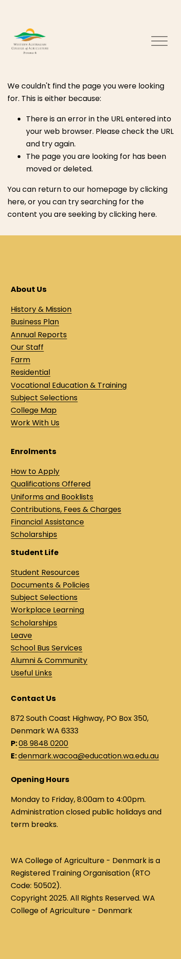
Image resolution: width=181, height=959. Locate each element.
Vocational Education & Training (69, 385)
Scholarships (34, 534)
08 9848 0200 (43, 743)
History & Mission (41, 309)
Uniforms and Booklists (52, 497)
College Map (34, 410)
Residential (30, 372)
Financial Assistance (47, 522)
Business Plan (35, 321)
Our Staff (27, 347)
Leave (21, 635)
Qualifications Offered (50, 484)
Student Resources (45, 572)
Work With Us (35, 422)
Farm (20, 359)
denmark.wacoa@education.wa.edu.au (88, 756)
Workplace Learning (47, 610)
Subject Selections (44, 397)
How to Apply (35, 471)
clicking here (132, 214)
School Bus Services (46, 648)
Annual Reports (39, 334)
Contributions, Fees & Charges (66, 509)
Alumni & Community (49, 660)
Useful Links (31, 673)
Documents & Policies (50, 585)
